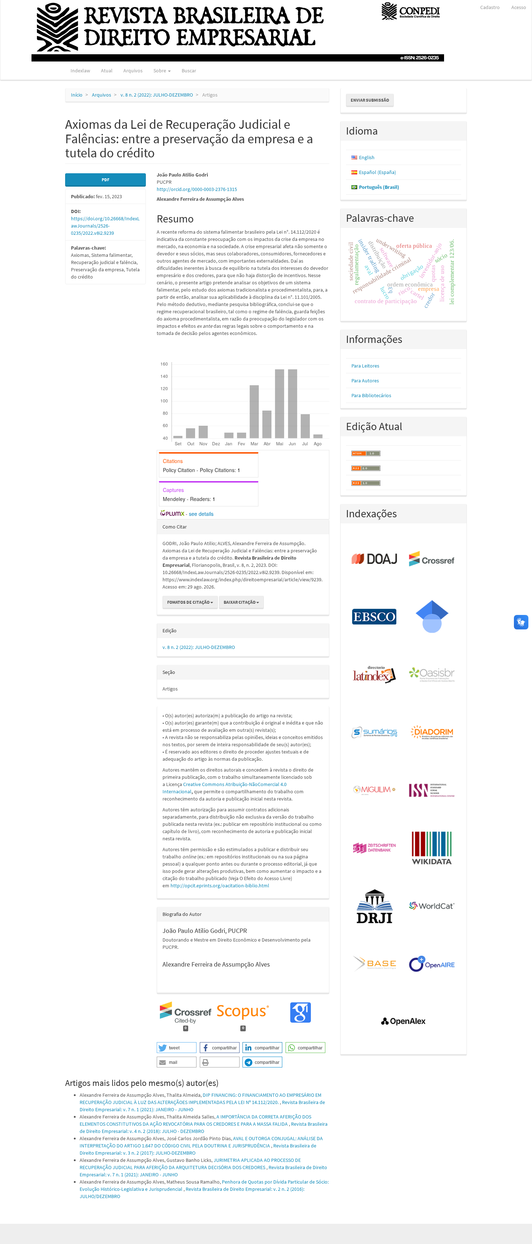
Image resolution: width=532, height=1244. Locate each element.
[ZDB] (374, 848)
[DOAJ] (374, 559)
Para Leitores (365, 365)
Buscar (189, 70)
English (367, 157)
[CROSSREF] (432, 559)
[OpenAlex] (403, 1022)
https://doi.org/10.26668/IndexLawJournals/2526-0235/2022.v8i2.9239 (105, 225)
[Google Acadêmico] (432, 617)
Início (77, 95)
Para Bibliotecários (371, 395)
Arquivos (133, 70)
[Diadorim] (432, 733)
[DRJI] (374, 906)
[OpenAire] (432, 964)
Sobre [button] (160, 70)
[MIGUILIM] (374, 791)
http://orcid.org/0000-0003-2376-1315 (197, 189)
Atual (107, 70)
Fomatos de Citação (188, 602)
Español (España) (377, 172)
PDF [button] (105, 179)
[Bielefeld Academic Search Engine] (374, 964)
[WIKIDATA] (432, 848)
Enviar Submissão (370, 100)
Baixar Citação (240, 602)
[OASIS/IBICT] (432, 675)
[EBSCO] (374, 617)
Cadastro (490, 7)
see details (201, 513)
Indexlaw (80, 70)
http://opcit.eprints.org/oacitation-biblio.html (219, 885)
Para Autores (365, 380)
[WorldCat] (432, 906)
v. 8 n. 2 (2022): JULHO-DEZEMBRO (157, 95)
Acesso (518, 7)
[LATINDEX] (374, 675)
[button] (177, 1047)
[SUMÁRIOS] (374, 733)
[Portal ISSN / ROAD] (432, 791)
